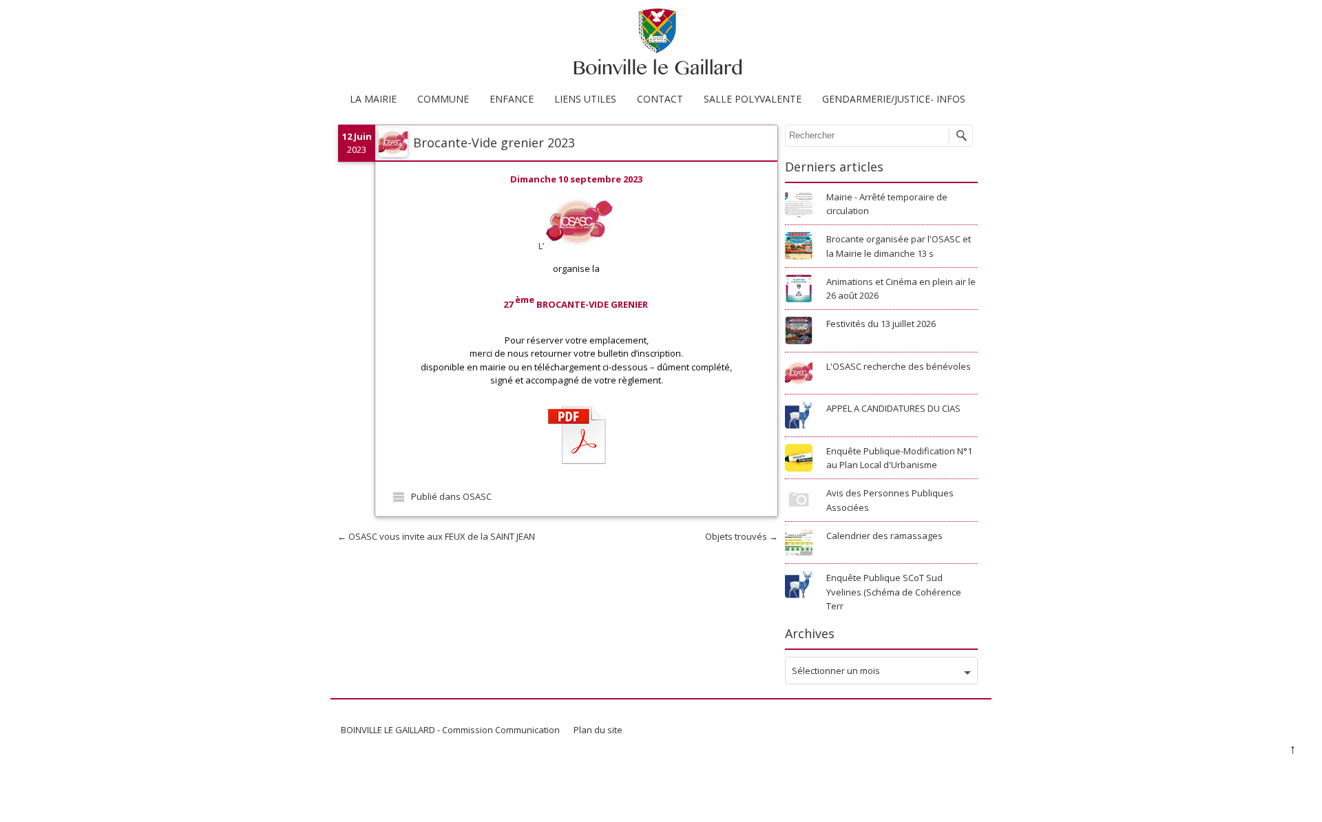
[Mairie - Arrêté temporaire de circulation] (798, 206)
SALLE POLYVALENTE (752, 98)
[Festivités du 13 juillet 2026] (798, 332)
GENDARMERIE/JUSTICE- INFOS (893, 98)
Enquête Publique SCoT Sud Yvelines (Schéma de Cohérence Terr (893, 591)
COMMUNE (443, 98)
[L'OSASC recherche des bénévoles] (798, 375)
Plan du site (598, 730)
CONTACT (660, 98)
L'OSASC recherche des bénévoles (898, 366)
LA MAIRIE (373, 98)
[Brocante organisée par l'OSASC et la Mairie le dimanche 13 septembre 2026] (798, 248)
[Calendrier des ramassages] (798, 544)
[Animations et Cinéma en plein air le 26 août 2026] (798, 290)
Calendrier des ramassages (884, 535)
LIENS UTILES (585, 98)
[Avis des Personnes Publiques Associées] (798, 502)
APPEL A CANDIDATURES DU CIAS (893, 408)
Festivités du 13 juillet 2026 (881, 323)
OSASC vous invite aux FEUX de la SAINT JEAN (436, 536)
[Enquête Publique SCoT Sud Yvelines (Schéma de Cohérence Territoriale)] (798, 586)
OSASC (477, 496)
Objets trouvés (741, 536)
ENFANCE (512, 98)
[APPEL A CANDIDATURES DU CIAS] (798, 417)
